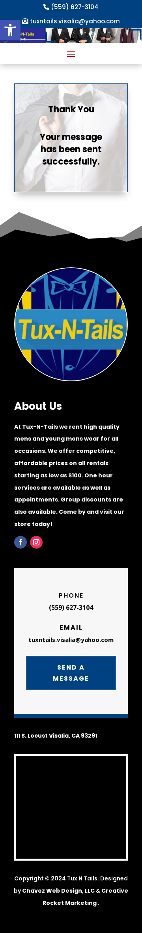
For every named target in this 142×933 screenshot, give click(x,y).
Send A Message (71, 673)
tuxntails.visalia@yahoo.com (75, 21)
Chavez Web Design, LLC (58, 891)
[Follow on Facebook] (20, 542)
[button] (10, 30)
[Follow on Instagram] (36, 542)
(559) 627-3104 (75, 7)
